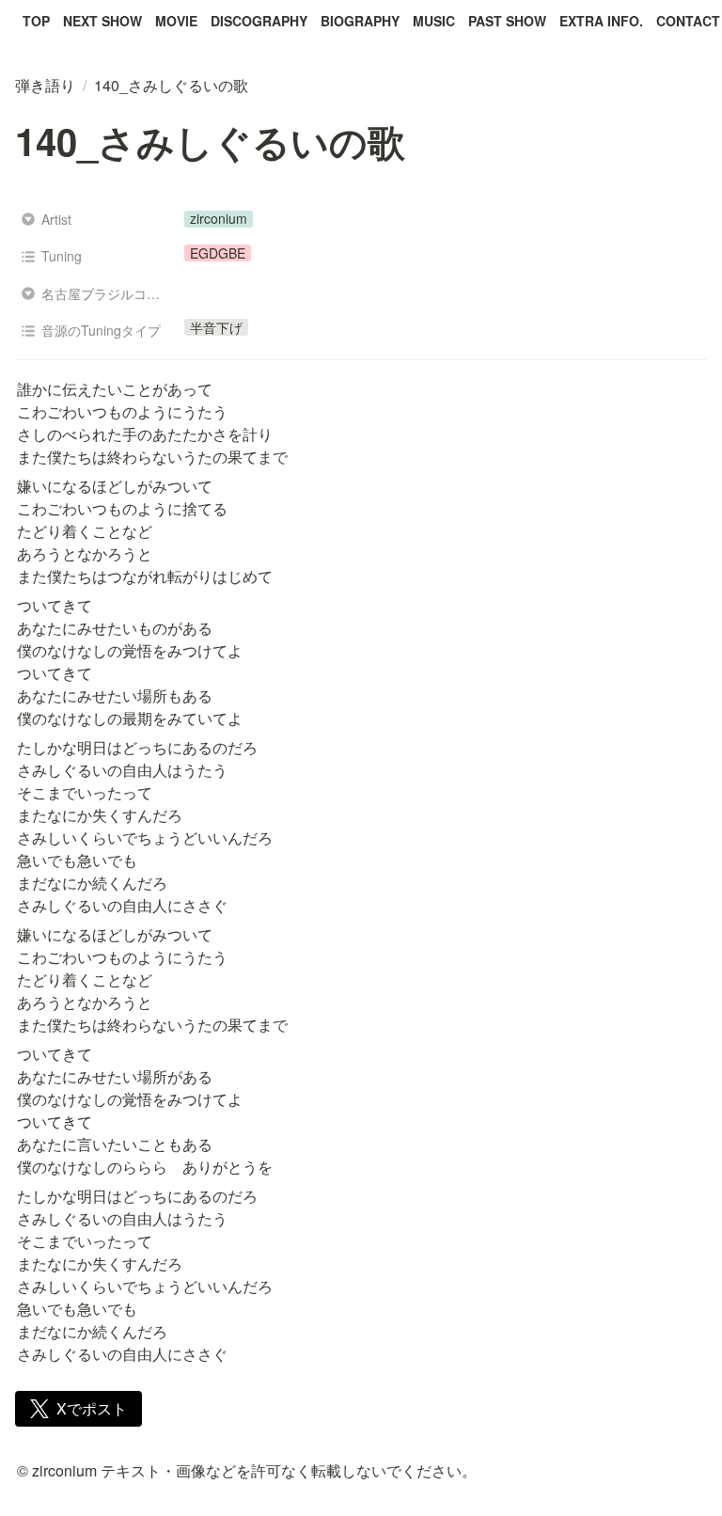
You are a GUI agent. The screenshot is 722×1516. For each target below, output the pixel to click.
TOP (36, 20)
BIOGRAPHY (360, 20)
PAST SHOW (507, 20)
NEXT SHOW (102, 20)
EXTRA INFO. (601, 20)
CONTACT (688, 20)
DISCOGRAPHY (259, 20)
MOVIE (176, 20)
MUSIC (434, 20)
